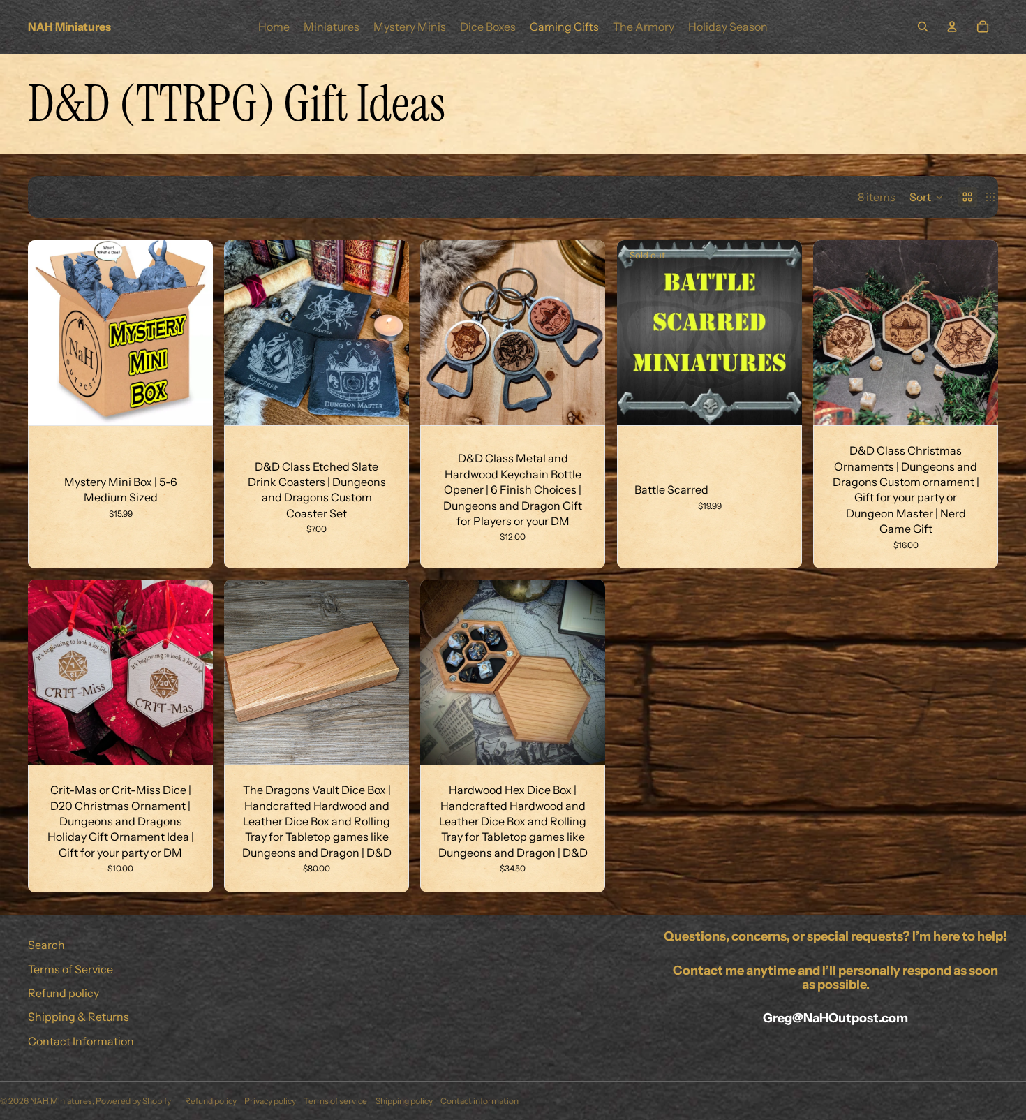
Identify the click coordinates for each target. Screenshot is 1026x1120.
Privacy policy (270, 1101)
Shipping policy (404, 1101)
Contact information (479, 1101)
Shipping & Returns (78, 1017)
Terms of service (335, 1101)
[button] (926, 197)
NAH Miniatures (61, 1101)
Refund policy (63, 993)
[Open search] (922, 26)
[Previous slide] (245, 333)
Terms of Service (70, 969)
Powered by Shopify (133, 1101)
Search (46, 945)
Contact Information (81, 1041)
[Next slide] (388, 333)
